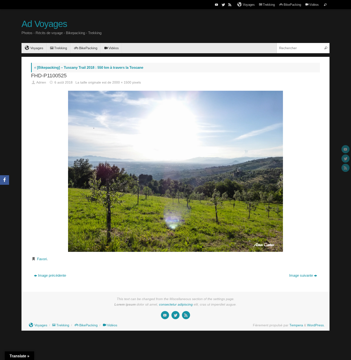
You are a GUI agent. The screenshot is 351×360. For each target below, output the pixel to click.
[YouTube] (216, 4)
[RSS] (229, 4)
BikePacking (292, 4)
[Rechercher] (325, 4)
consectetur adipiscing (176, 304)
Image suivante (301, 275)
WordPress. (316, 325)
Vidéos (314, 4)
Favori (42, 259)
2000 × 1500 (121, 82)
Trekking (269, 4)
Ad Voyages (44, 24)
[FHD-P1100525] (175, 171)
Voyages (249, 4)
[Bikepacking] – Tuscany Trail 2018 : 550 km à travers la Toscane (88, 67)
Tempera (296, 325)
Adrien (41, 82)
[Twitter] (222, 4)
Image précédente (52, 275)
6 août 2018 (63, 82)
